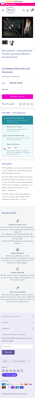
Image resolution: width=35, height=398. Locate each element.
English (5, 361)
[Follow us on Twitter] (7, 371)
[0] (31, 10)
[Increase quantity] (22, 90)
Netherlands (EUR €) (19, 361)
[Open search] (24, 10)
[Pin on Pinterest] (24, 104)
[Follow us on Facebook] (3, 371)
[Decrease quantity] (12, 90)
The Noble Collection (11, 76)
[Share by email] (31, 104)
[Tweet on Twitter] (28, 104)
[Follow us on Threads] (10, 371)
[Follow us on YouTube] (21, 371)
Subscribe (8, 352)
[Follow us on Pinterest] (18, 371)
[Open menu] (3, 10)
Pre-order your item (17, 96)
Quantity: (5, 89)
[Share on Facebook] (20, 104)
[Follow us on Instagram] (14, 371)
